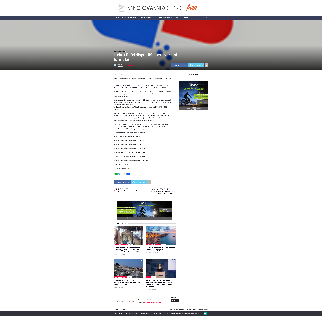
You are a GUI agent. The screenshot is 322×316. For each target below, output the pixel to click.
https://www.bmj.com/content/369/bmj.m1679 (128, 137)
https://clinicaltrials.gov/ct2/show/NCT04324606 (129, 148)
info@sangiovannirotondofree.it (152, 302)
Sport (186, 18)
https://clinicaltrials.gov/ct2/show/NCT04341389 (129, 141)
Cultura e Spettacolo (165, 18)
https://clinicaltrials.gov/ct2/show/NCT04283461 (129, 156)
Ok (205, 313)
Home (117, 18)
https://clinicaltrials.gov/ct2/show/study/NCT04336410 (131, 160)
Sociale (177, 18)
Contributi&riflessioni (129, 18)
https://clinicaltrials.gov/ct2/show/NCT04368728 (129, 145)
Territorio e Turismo (147, 18)
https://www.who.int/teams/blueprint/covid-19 (128, 129)
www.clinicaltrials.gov (150, 115)
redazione (119, 64)
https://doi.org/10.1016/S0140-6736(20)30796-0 (129, 152)
